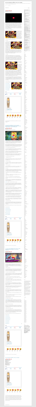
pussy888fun (25, 172)
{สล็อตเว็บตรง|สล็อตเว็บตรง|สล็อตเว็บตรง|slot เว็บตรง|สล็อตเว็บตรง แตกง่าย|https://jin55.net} (27, 28)
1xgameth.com (25, 60)
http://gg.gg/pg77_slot (7, 323)
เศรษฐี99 (24, 275)
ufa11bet (24, 215)
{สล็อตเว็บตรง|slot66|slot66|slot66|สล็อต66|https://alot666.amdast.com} (27, 30)
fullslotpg (25, 103)
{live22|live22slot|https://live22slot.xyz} (27, 20)
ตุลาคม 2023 (25, 321)
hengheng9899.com (25, 108)
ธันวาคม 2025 (25, 305)
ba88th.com (25, 74)
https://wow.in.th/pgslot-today (8, 210)
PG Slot (9, 245)
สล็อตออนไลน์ (16, 399)
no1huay (20, 395)
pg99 (12, 245)
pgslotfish (25, 162)
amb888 (24, 70)
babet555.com (25, 75)
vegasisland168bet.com (26, 228)
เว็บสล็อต (24, 273)
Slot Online (18, 396)
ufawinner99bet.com (25, 224)
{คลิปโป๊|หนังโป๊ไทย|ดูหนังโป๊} (26, 40)
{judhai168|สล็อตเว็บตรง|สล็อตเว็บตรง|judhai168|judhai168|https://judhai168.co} (27, 32)
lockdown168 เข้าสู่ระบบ (26, 127)
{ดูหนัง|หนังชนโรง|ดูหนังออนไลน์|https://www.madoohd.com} (27, 10)
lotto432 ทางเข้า (25, 128)
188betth (26, 325)
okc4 (24, 145)
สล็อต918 (24, 256)
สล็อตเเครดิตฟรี (25, 261)
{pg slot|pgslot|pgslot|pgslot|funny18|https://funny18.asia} (27, 42)
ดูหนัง (24, 241)
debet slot (25, 93)
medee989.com (25, 135)
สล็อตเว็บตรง (25, 332)
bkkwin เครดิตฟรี (25, 85)
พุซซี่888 (24, 247)
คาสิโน (20, 396)
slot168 (29, 328)
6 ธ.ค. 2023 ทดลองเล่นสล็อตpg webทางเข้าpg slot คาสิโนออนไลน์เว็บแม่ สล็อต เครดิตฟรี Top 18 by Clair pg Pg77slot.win (12, 249)
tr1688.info (25, 214)
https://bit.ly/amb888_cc (7, 83)
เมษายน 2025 (25, 310)
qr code (24, 174)
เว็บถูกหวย (25, 271)
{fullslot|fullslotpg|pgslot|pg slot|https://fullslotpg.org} (26, 19)
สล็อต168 (24, 253)
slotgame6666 (25, 199)
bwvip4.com (25, 88)
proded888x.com (25, 167)
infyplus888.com (25, 112)
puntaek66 (25, 170)
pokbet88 (25, 165)
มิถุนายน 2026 (25, 301)
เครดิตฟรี (24, 268)
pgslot (6, 140)
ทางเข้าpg (25, 242)
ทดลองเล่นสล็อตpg (7, 299)
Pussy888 (8, 396)
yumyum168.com (25, 236)
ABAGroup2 (11, 395)
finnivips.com (25, 100)
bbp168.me (25, 78)
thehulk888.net (25, 211)
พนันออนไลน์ (12, 399)
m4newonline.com (25, 130)
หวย (24, 264)
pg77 (24, 153)
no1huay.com (6, 398)
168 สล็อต (25, 55)
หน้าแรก (6, 5)
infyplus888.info (25, 113)
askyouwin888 (25, 71)
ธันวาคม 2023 (25, 320)
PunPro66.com (18, 398)
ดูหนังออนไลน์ (25, 329)
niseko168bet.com (25, 143)
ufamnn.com (25, 221)
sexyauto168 (25, 190)
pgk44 (24, 157)
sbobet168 (25, 187)
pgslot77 (24, 159)
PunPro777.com (6, 396)
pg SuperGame (25, 152)
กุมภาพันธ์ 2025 (25, 311)
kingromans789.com (25, 120)
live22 (24, 125)
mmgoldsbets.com (25, 137)
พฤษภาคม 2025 (25, 309)
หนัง (24, 263)
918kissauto (25, 63)
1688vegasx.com (25, 56)
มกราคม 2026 (25, 304)
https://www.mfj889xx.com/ (26, 110)
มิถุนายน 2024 (25, 316)
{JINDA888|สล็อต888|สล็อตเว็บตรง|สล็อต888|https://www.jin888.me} (27, 34)
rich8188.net (25, 179)
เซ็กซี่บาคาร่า (28, 332)
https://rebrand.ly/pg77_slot (7, 318)
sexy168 (24, 189)
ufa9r (24, 217)
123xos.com (25, 54)
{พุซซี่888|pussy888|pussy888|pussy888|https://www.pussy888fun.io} (27, 36)
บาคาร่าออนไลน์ (10, 399)
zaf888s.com (25, 237)
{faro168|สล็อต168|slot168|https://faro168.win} (27, 23)
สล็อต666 (24, 254)
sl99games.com (25, 196)
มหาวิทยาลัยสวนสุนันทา (26, 249)
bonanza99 (25, 86)
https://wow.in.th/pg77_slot (7, 319)
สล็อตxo (24, 258)
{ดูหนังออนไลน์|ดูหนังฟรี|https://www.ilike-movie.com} (27, 21)
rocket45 (24, 180)
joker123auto (27, 326)
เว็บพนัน (19, 399)
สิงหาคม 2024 (25, 315)
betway (24, 81)
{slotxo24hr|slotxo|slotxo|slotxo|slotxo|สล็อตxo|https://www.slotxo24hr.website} (27, 38)
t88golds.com (25, 207)
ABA (10, 395)
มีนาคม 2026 (25, 303)
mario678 (25, 134)
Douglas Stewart (9, 109)
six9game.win (25, 195)
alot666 (24, 69)
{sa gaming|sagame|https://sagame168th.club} (27, 11)
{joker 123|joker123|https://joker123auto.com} (27, 12)
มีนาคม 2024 (25, 318)
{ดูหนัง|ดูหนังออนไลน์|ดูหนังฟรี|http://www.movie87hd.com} (27, 13)
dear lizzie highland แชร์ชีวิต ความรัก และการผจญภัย (13, 2)
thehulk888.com (25, 210)
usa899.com (25, 226)
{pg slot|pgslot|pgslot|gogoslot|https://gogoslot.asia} (27, 50)
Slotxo (19, 396)
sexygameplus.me (25, 192)
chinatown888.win (25, 91)
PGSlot (10, 398)
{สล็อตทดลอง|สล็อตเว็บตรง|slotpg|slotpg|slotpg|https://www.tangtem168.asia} (27, 39)
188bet (24, 58)
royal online (25, 182)
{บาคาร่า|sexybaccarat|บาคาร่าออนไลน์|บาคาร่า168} (27, 15)
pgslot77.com (12, 398)
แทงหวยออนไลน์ (25, 276)
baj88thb (24, 76)
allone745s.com (25, 68)
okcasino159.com (25, 147)
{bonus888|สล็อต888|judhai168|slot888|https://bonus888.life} (27, 33)
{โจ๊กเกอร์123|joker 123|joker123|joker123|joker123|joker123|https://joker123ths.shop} (27, 26)
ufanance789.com (25, 222)
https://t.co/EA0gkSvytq (8, 214)
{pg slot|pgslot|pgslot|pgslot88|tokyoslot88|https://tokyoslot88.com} (27, 46)
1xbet (24, 59)
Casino (14, 395)
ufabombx (25, 219)
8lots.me (24, 61)
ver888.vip (25, 229)
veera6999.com (25, 227)
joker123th (25, 116)
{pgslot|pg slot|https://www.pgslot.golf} (26, 16)
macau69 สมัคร (25, 132)
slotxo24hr (25, 200)
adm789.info (25, 66)
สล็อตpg (24, 257)
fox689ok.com (25, 102)
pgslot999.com (14, 398)
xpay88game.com (25, 234)
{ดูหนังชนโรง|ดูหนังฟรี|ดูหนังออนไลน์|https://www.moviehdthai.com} (27, 22)
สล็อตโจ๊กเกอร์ (25, 262)
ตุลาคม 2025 (25, 306)
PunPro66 (16, 398)
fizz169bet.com (25, 101)
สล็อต (12, 264)
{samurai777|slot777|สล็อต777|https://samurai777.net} (27, 45)
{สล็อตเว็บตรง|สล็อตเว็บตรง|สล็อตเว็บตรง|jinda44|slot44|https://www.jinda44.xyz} (27, 31)
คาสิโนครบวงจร (25, 239)
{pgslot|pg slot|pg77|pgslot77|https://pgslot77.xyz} (27, 17)
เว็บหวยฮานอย (25, 274)
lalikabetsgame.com (25, 122)
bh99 (24, 83)
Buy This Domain (9, 5)
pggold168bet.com (25, 155)
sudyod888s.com (25, 206)
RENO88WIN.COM (25, 177)
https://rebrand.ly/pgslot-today (8, 209)
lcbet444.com (25, 123)
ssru (24, 204)
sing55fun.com (25, 194)
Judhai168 (25, 118)
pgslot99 (24, 160)
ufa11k (24, 216)
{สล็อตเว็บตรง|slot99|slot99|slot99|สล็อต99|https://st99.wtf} (27, 29)
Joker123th (29, 326)
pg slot (17, 78)
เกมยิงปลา (17, 399)
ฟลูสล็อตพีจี (25, 248)
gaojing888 (25, 105)
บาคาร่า (8, 399)
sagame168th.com (11, 396)
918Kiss (9, 395)
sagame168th (25, 185)
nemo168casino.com (25, 142)
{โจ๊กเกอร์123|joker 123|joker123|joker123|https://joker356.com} (27, 44)
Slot (16, 396)
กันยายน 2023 (25, 322)
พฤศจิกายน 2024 (25, 313)
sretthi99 (24, 202)
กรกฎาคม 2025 (25, 308)
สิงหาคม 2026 (25, 300)
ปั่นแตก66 (27, 329)
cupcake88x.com (25, 92)
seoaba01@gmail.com (10, 235)
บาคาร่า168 (25, 329)
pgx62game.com (25, 164)
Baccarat (13, 395)
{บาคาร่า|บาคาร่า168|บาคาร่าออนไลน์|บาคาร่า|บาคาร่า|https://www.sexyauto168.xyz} (27, 37)
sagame (24, 184)
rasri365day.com (25, 175)
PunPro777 (20, 398)
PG (24, 150)
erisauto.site (25, 96)
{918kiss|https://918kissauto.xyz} (27, 9)
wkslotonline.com (25, 232)
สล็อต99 (26, 330)
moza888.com (25, 139)
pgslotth (24, 163)
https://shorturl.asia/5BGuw (7, 87)
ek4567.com (25, 95)
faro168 (24, 98)
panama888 (25, 148)
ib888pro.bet (25, 111)
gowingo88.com (25, 107)
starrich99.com (25, 205)
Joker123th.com (18, 395)
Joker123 (16, 395)
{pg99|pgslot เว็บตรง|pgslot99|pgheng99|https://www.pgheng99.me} (27, 18)
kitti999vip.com (25, 121)
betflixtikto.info (25, 80)
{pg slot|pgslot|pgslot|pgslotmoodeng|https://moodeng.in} (27, 49)
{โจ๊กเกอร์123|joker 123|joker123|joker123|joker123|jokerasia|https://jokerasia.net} (27, 48)
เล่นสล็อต (24, 269)
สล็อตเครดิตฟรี (25, 259)
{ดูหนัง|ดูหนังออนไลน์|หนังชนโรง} (27, 20)
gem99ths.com (25, 106)
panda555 (25, 149)
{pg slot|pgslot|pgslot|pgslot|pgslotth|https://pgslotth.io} (27, 43)
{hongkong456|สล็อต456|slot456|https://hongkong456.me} (27, 24)
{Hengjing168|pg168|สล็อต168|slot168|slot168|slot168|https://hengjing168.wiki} (27, 27)
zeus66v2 (25, 238)
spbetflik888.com (25, 201)
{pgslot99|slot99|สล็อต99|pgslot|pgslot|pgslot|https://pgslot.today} (27, 35)
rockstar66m (25, 181)
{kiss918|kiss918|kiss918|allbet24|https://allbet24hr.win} (27, 42)
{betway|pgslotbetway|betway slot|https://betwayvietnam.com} (27, 47)
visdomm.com (25, 231)
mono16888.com (25, 138)
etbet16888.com (25, 97)
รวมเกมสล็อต (25, 251)
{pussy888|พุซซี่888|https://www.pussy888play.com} (27, 14)
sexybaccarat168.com (14, 396)
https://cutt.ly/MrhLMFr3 (7, 88)
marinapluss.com (25, 133)
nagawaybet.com (25, 140)
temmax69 (25, 209)
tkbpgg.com (25, 212)
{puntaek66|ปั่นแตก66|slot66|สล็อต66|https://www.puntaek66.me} (27, 25)
